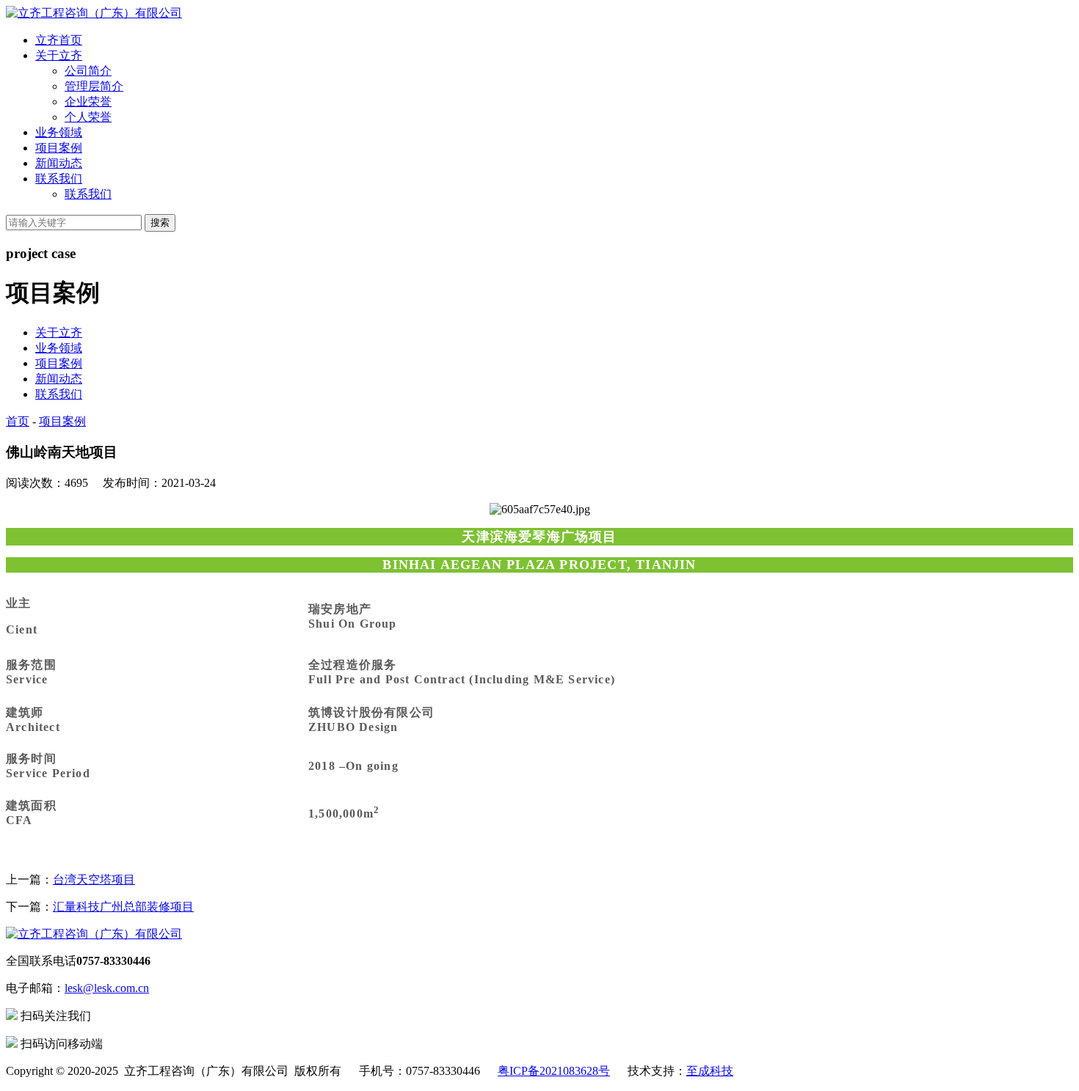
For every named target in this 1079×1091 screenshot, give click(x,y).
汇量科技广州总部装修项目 (123, 906)
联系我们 (58, 178)
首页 (17, 421)
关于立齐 (58, 55)
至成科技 (709, 1071)
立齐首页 (58, 40)
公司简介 (88, 71)
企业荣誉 (88, 101)
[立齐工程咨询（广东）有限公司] (94, 13)
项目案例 (58, 148)
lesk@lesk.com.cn (107, 988)
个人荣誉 (88, 117)
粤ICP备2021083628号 (554, 1071)
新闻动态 (58, 163)
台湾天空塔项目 (94, 879)
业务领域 (58, 132)
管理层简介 (94, 86)
